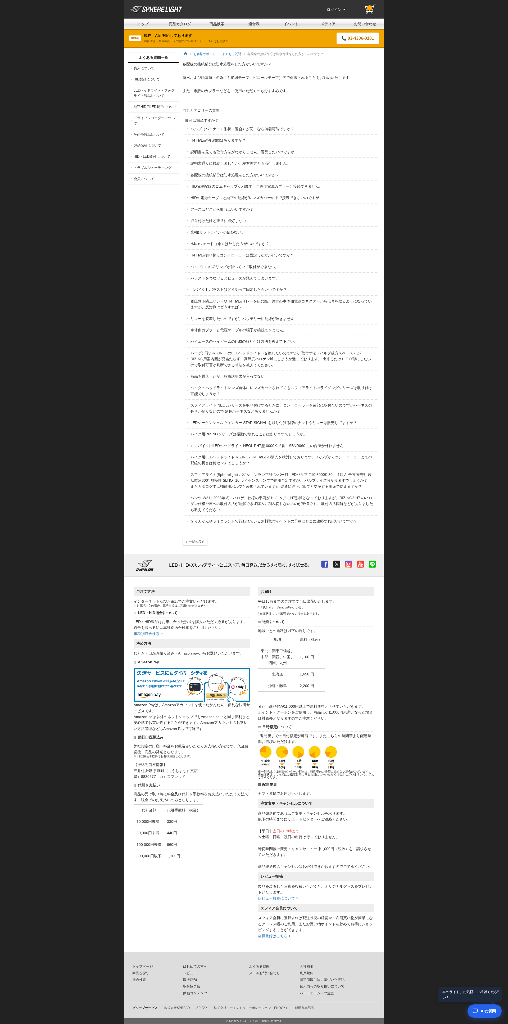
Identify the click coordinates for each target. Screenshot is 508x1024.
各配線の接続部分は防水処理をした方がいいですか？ (234, 175)
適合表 (254, 24)
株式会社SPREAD (177, 1008)
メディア (328, 24)
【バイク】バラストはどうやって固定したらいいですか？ (238, 289)
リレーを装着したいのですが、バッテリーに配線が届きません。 (244, 319)
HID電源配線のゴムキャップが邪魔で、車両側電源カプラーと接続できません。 (256, 186)
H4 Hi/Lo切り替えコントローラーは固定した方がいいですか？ (242, 255)
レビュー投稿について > (278, 898)
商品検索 (217, 24)
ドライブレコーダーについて (154, 120)
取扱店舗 (190, 980)
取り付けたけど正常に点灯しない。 (220, 221)
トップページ (142, 966)
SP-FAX (201, 1008)
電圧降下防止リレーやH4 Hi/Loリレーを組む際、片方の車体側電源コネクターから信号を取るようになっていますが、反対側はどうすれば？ (281, 304)
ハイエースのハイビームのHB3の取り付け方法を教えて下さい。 (244, 341)
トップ (142, 24)
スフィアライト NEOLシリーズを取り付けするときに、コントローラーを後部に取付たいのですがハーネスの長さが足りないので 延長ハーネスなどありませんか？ (281, 408)
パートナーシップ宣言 (317, 993)
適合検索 (139, 980)
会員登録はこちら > (274, 936)
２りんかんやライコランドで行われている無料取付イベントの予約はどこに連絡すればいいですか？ (273, 521)
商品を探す (140, 973)
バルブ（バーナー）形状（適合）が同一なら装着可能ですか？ (242, 129)
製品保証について (147, 145)
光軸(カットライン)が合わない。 (217, 232)
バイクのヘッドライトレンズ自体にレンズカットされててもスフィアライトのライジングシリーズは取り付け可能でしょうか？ (281, 391)
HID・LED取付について (152, 157)
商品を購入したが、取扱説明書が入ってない (227, 376)
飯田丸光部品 (304, 1008)
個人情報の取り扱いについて (322, 986)
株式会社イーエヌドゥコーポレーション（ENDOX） (251, 1008)
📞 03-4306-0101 (357, 38)
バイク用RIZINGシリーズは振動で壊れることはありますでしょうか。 (248, 434)
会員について (144, 179)
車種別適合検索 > (148, 633)
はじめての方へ (195, 966)
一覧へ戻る (197, 542)
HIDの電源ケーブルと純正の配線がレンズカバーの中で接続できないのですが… (256, 198)
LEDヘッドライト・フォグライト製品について (154, 93)
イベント (291, 24)
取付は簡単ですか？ (202, 120)
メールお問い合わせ (264, 973)
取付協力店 (191, 986)
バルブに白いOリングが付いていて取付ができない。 (234, 267)
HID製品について (147, 79)
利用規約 (307, 973)
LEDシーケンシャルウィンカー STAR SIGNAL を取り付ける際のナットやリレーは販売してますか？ (273, 423)
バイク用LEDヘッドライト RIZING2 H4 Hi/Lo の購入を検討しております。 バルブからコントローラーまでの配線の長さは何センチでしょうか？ (281, 460)
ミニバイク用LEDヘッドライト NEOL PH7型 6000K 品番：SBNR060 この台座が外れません (266, 446)
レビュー (190, 973)
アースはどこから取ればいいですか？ (221, 209)
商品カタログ (180, 24)
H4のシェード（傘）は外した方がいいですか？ (229, 244)
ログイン (334, 9)
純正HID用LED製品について (155, 107)
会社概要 (307, 966)
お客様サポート (204, 54)
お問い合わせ (365, 24)
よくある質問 (231, 54)
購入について (144, 68)
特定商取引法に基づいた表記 (322, 980)
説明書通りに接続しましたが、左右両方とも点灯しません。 (240, 163)
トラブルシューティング (152, 168)
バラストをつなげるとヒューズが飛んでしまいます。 (234, 278)
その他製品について (149, 135)
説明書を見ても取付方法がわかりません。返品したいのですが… (244, 152)
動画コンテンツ (195, 993)
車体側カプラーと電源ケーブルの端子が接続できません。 (238, 330)
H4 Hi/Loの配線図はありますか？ (218, 140)
